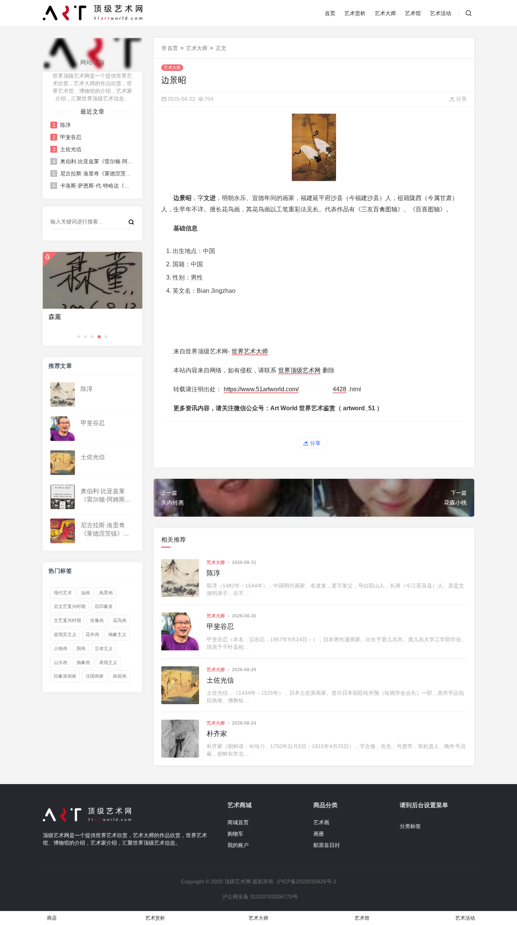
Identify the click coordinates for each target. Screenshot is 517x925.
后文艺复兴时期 (70, 606)
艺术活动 (440, 13)
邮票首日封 (326, 845)
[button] (78, 336)
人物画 (60, 648)
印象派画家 (65, 676)
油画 (85, 592)
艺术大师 (385, 13)
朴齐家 (217, 734)
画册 (318, 834)
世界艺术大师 (250, 351)
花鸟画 (119, 620)
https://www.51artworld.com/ (261, 389)
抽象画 (83, 662)
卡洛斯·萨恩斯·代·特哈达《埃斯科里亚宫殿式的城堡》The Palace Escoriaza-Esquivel (97, 186)
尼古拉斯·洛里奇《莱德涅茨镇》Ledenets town (97, 173)
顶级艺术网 (237, 881)
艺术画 (321, 822)
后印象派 (104, 606)
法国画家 (95, 676)
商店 (52, 918)
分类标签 (410, 826)
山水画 (60, 662)
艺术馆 (413, 13)
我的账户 (238, 845)
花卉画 (92, 634)
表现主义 (108, 662)
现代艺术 (63, 592)
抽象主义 (117, 634)
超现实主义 (65, 634)
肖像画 (97, 620)
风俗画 (119, 676)
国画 (81, 648)
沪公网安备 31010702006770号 (260, 897)
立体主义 (104, 648)
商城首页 (238, 822)
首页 (330, 13)
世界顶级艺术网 (299, 370)
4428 (339, 389)
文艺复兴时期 (67, 620)
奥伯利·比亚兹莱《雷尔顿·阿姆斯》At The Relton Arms (97, 161)
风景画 (106, 592)
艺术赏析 (355, 13)
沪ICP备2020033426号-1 (306, 881)
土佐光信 (70, 149)
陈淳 (65, 125)
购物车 (235, 834)
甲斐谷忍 (70, 137)
